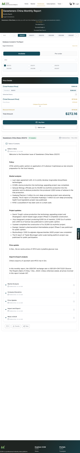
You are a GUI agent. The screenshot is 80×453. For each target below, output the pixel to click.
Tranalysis (62, 451)
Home (26, 4)
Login (77, 4)
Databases (40, 4)
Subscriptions (51, 4)
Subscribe (74, 45)
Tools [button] (59, 4)
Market (33, 4)
